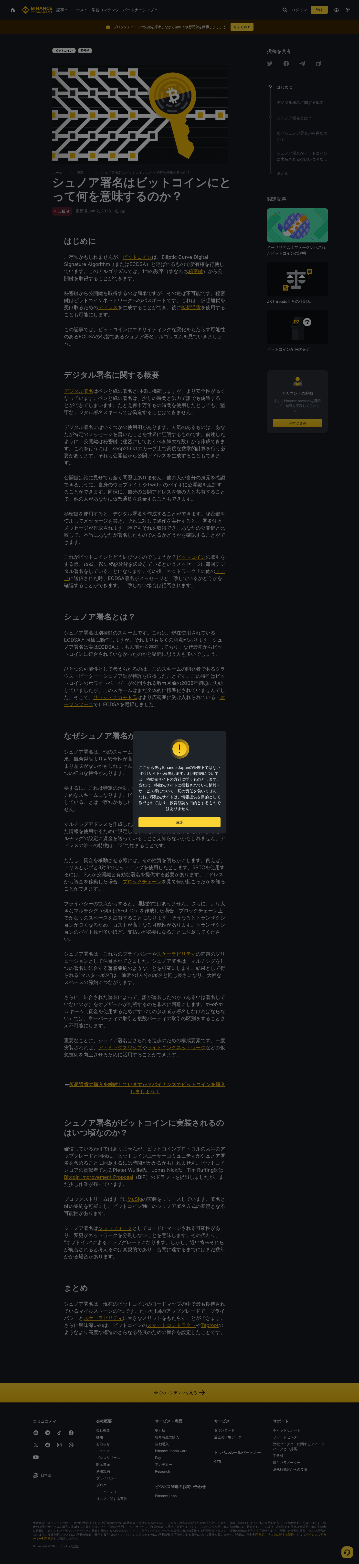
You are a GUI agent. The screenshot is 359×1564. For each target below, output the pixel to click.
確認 (179, 822)
